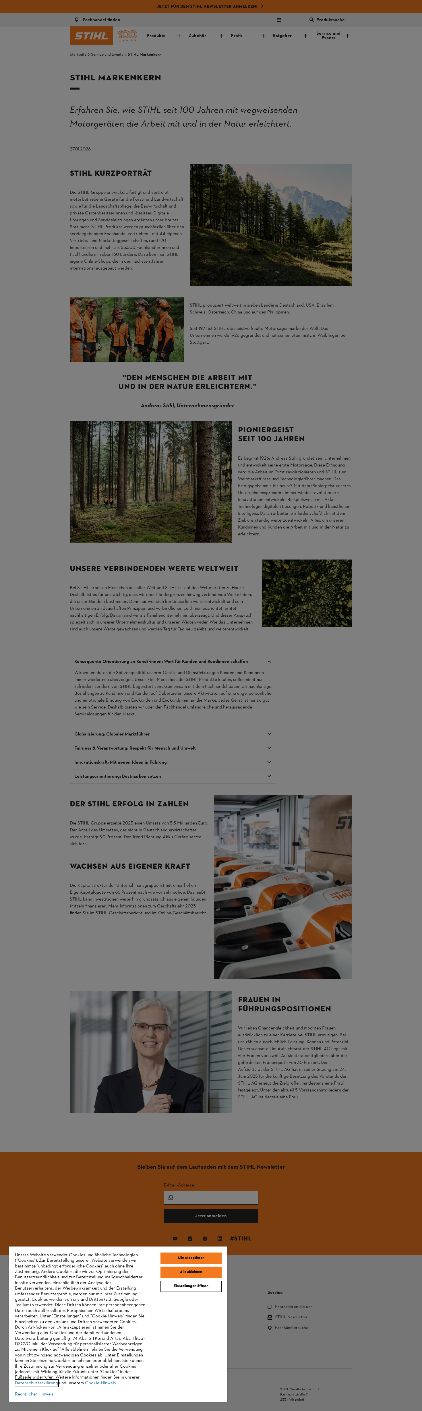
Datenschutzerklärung (36, 1383)
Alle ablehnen (191, 1272)
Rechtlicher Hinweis (34, 1394)
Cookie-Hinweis (100, 1383)
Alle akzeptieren (190, 1258)
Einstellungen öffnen (191, 1286)
